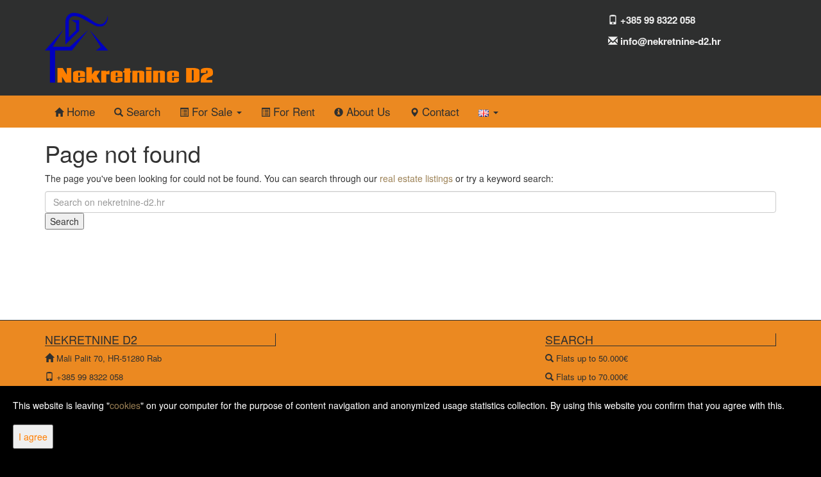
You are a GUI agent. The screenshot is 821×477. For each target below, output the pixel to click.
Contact (439, 111)
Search (141, 111)
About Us (367, 111)
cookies (125, 405)
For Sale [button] (212, 111)
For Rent (292, 111)
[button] (488, 112)
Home (79, 111)
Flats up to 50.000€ (592, 358)
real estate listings (416, 178)
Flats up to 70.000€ (592, 377)
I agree (33, 436)
